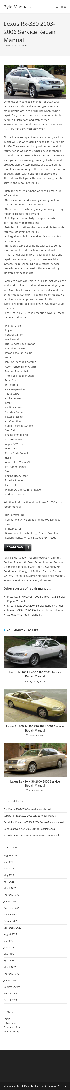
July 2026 (8, 862)
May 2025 (9, 954)
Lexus (24, 45)
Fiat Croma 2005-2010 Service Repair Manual (27, 809)
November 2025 (12, 914)
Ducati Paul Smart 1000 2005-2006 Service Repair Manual (34, 822)
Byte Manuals (17, 7)
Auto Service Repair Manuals (24, 614)
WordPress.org (11, 1031)
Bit (36, 1086)
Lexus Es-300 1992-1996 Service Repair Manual (35, 610)
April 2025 (9, 960)
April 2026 (9, 881)
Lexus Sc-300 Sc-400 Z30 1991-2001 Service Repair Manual (35, 728)
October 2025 (11, 921)
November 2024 (12, 993)
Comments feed (12, 1027)
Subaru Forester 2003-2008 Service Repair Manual (30, 815)
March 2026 (10, 888)
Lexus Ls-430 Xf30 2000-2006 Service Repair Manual (35, 783)
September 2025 (12, 927)
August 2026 (10, 855)
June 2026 (9, 868)
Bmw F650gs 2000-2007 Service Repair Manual (35, 605)
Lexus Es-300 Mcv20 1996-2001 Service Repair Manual (35, 674)
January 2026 (10, 901)
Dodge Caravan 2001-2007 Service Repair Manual (29, 828)
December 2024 (12, 986)
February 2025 (11, 973)
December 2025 (12, 908)
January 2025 (10, 980)
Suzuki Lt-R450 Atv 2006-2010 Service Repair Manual (31, 835)
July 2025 (8, 941)
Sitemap (62, 1086)
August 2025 (10, 934)
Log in (7, 1018)
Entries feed (10, 1023)
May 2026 (9, 875)
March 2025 (10, 967)
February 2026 (11, 894)
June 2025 (9, 947)
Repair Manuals (25, 1086)
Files (40, 1086)
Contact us (50, 1086)
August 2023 (10, 1000)
